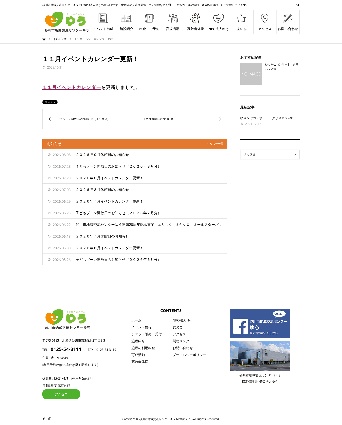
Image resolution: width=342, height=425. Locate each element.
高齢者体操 (195, 28)
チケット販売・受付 (146, 334)
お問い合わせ (288, 28)
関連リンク (181, 341)
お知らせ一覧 (215, 143)
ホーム (136, 320)
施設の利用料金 (143, 348)
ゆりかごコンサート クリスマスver (266, 118)
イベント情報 (103, 28)
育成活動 (172, 28)
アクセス (265, 28)
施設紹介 (126, 28)
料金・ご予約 (149, 28)
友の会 (242, 28)
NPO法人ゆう (218, 28)
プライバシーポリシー (189, 354)
